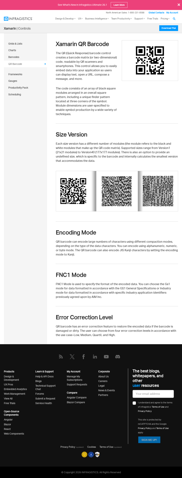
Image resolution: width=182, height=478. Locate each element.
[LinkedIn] (94, 356)
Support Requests (77, 384)
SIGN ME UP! (149, 439)
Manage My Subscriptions (74, 378)
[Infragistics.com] (21, 19)
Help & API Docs (44, 376)
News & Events (106, 390)
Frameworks (15, 74)
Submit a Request (45, 398)
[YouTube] (106, 356)
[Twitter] (72, 356)
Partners (103, 394)
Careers (102, 381)
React (7, 428)
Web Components (14, 433)
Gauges (12, 80)
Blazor (7, 424)
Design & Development (11, 378)
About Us (103, 376)
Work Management (14, 393)
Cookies (91, 446)
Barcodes (13, 56)
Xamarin (10, 28)
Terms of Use (158, 406)
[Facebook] (83, 356)
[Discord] (117, 356)
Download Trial (169, 28)
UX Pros (8, 384)
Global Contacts (156, 12)
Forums (39, 393)
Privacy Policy (145, 411)
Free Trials (152, 18)
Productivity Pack (18, 87)
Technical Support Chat (45, 387)
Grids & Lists (15, 43)
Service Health (43, 403)
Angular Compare (77, 397)
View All (8, 398)
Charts (12, 50)
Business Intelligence (96, 18)
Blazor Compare (76, 402)
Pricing (164, 18)
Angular (8, 419)
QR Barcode (15, 63)
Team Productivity (120, 18)
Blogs (38, 381)
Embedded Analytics (15, 389)
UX (79, 18)
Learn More (119, 5)
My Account (172, 12)
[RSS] (60, 356)
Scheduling (14, 94)
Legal (101, 385)
